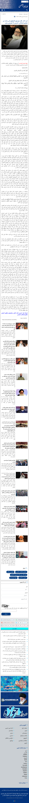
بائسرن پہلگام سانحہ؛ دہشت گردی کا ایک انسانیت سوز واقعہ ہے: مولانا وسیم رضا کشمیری (8, 376)
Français (25, 756)
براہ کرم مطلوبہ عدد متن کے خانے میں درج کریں (16, 608)
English (25, 754)
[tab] (14, 629)
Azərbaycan (24, 767)
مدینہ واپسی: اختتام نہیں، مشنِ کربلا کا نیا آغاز (16, 639)
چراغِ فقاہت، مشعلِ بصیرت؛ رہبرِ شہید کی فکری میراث (15, 648)
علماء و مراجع (24, 736)
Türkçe (25, 763)
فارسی (25, 753)
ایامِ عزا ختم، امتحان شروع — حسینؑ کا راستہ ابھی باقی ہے (14, 646)
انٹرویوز (25, 738)
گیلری (25, 743)
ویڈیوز (11, 741)
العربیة (25, 758)
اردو (26, 751)
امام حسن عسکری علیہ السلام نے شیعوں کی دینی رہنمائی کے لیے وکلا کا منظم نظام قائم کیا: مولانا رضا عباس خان (14, 659)
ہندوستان (20, 14)
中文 (26, 778)
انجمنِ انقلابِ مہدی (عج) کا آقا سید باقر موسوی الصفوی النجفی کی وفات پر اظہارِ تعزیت (8, 360)
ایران (26, 731)
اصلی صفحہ (25, 14)
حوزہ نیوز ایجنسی (23, 63)
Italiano (25, 773)
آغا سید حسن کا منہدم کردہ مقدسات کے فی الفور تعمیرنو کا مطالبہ (8, 477)
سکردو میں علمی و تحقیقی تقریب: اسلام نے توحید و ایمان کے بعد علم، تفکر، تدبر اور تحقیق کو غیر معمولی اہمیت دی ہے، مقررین (13, 643)
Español (25, 771)
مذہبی (11, 736)
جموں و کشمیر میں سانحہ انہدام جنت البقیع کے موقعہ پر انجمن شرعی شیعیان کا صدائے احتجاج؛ (8, 474)
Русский (25, 765)
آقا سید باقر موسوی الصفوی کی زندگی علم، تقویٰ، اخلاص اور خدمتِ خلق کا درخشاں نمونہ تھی (8, 393)
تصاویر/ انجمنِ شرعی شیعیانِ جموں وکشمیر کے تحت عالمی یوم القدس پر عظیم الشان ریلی (8, 508)
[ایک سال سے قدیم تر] (22, 326)
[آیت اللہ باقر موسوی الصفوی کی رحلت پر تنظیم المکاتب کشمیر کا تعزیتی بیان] (14, 37)
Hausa (25, 774)
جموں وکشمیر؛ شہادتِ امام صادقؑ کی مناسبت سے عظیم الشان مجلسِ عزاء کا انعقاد (8, 423)
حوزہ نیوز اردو (13, 578)
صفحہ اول (24, 728)
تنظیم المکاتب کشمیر (21, 572)
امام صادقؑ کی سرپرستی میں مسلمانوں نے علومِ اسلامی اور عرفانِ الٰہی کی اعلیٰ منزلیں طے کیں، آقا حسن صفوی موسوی (8, 428)
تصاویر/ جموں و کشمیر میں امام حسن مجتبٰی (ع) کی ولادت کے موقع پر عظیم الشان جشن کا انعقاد (8, 524)
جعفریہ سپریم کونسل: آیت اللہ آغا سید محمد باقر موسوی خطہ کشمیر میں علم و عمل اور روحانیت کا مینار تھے (8, 326)
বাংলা (26, 762)
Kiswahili (25, 769)
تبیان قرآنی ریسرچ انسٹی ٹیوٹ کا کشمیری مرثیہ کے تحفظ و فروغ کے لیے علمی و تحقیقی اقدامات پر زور (14, 666)
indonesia (24, 776)
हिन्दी (25, 760)
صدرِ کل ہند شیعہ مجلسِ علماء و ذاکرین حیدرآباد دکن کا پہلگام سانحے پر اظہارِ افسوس (8, 409)
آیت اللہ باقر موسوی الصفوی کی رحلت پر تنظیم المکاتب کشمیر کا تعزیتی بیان (15, 22)
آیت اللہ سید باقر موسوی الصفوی (18, 575)
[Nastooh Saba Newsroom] (14, 801)
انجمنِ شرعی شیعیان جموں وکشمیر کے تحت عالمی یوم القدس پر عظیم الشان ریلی (8, 492)
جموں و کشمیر (22, 578)
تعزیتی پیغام (10, 572)
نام (27, 587)
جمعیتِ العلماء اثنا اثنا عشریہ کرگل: (9, 390)
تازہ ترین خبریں (9, 728)
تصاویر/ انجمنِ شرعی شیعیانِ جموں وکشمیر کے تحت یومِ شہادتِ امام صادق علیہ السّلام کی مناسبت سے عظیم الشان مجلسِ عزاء (8, 445)
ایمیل (26, 593)
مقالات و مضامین (23, 741)
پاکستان (11, 731)
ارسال (6, 614)
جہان (11, 733)
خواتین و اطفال (9, 738)
